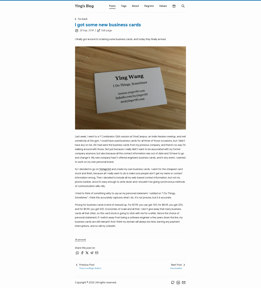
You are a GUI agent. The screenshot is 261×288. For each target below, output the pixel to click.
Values (163, 6)
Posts (112, 6)
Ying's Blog (84, 6)
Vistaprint (105, 169)
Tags (123, 6)
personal (82, 239)
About (135, 6)
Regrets (149, 6)
